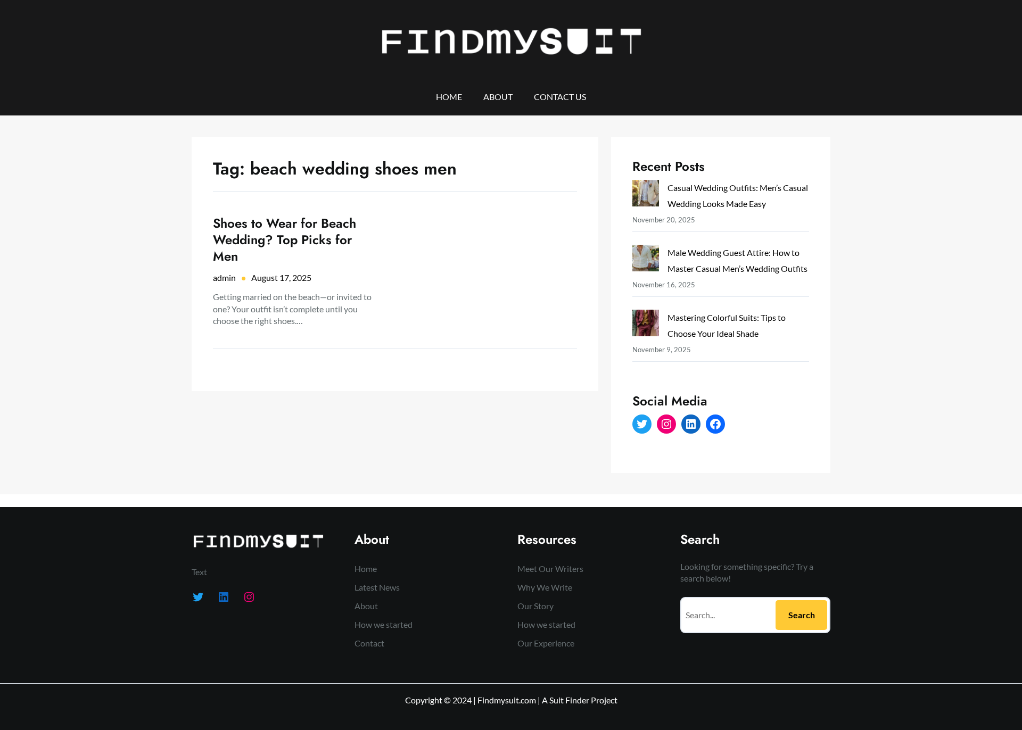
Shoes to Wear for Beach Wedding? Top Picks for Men (284, 240)
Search (801, 615)
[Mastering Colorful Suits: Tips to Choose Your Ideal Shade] (645, 325)
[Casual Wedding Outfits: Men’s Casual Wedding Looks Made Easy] (645, 195)
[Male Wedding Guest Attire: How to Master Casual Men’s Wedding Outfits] (645, 260)
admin (224, 277)
